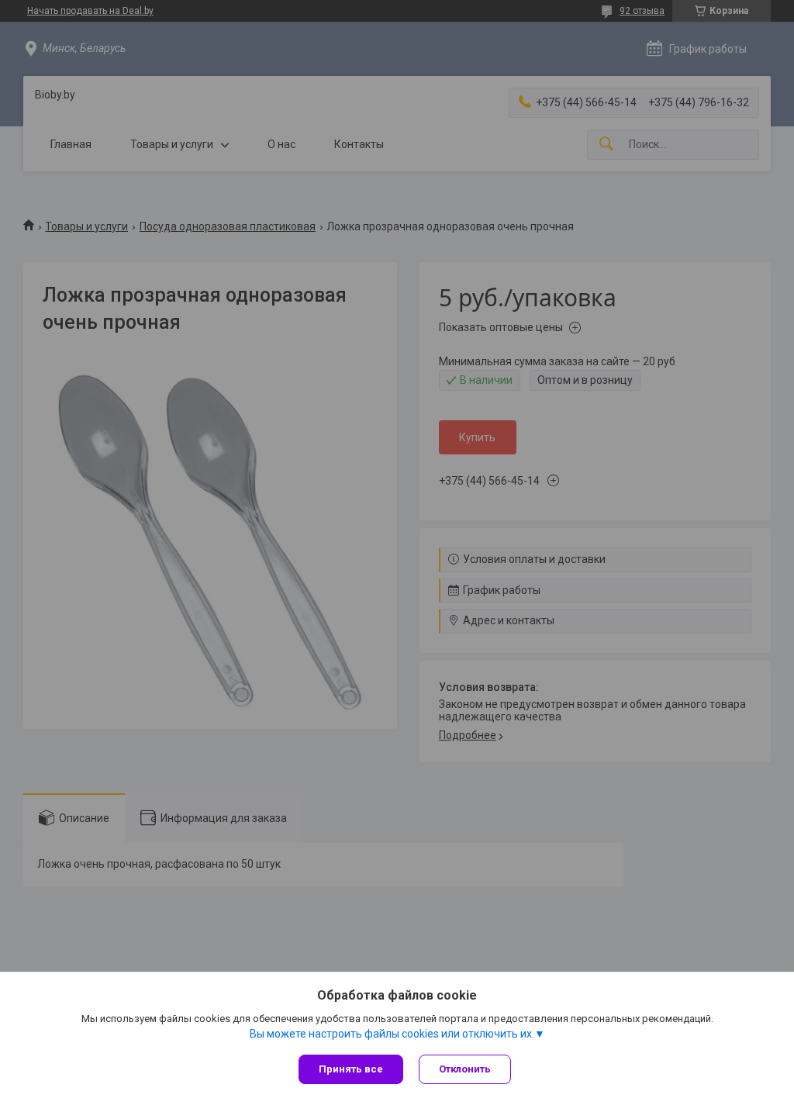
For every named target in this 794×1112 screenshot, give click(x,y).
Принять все (351, 1069)
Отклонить (465, 1069)
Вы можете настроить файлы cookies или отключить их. (392, 1033)
